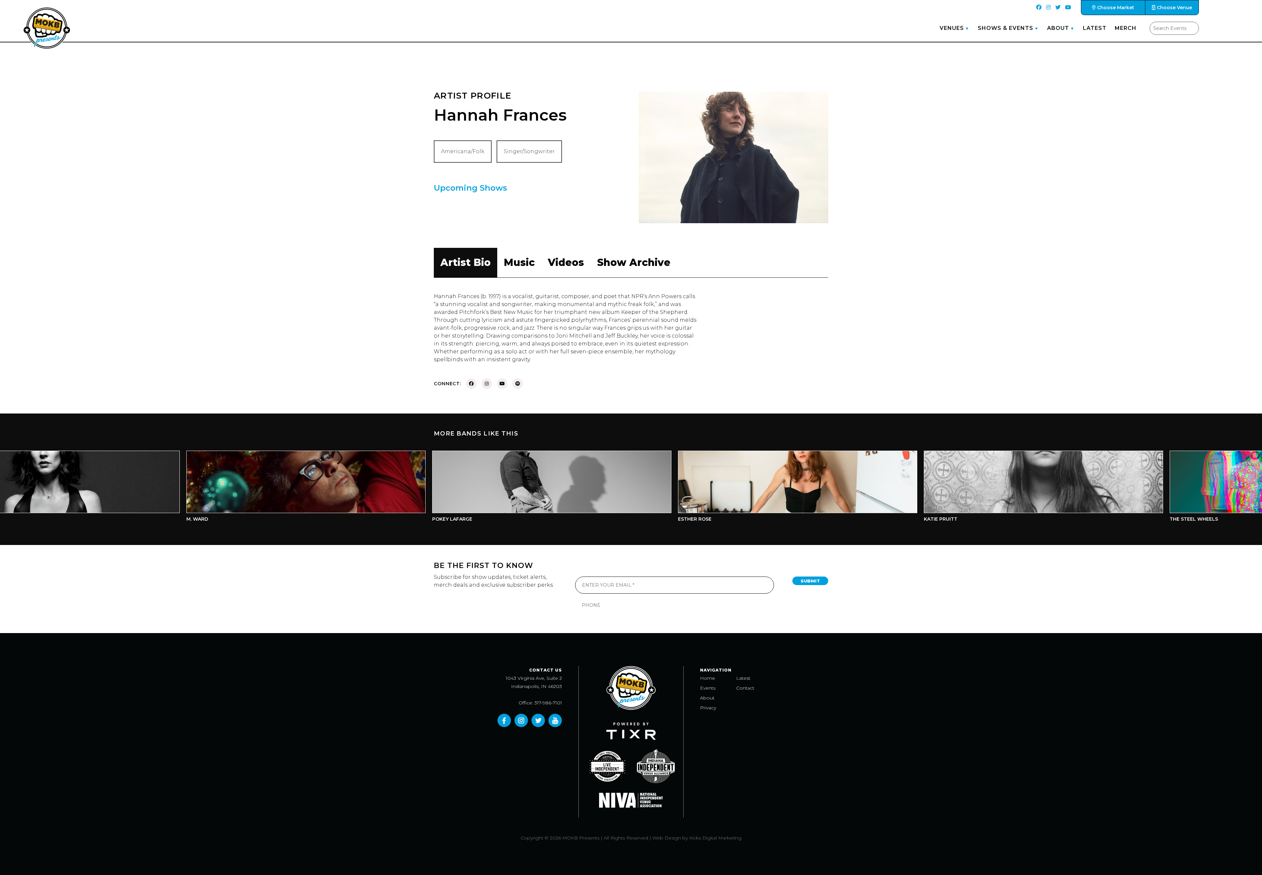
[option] (220, 488)
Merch (1125, 28)
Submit (810, 580)
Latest (1095, 28)
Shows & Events (1005, 28)
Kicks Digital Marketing (715, 838)
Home (707, 678)
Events (707, 688)
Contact (745, 688)
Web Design (666, 838)
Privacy (708, 708)
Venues (952, 28)
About (1058, 28)
